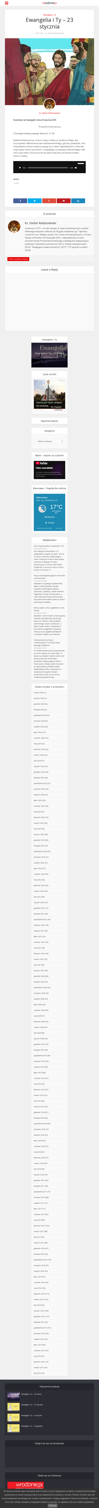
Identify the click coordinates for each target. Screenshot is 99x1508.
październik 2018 (40, 1123)
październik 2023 (40, 783)
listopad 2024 (39, 709)
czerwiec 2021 (39, 942)
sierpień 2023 (39, 795)
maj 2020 (37, 1016)
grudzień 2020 (39, 976)
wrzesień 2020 (39, 993)
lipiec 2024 (38, 732)
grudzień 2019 (39, 1044)
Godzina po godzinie (44, 528)
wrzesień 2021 (39, 925)
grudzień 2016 (39, 1248)
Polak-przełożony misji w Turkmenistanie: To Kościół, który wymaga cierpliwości (47, 642)
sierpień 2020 (39, 999)
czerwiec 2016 (39, 1282)
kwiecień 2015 (39, 1362)
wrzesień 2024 (39, 721)
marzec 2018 (39, 1163)
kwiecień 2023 (39, 817)
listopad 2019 (39, 1050)
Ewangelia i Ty (49, 15)
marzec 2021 (39, 959)
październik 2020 (40, 987)
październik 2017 (40, 1192)
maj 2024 (37, 743)
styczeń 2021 (39, 970)
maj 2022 (37, 880)
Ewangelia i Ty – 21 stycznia (32, 1405)
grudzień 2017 (39, 1180)
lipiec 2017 (38, 1209)
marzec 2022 (39, 891)
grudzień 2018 (39, 1112)
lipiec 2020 (38, 1004)
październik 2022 (40, 851)
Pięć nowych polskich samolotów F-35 (49, 546)
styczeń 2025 (39, 698)
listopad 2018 (39, 1118)
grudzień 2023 (39, 772)
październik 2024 (40, 715)
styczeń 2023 (39, 834)
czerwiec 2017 (39, 1214)
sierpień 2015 (39, 1339)
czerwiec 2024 (39, 738)
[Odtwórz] (20, 168)
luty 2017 (37, 1237)
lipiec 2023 (38, 800)
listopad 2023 (39, 778)
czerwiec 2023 (39, 806)
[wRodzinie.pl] (49, 2)
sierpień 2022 (39, 863)
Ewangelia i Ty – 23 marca (49, 353)
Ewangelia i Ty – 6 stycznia (31, 1415)
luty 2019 (37, 1101)
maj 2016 (37, 1288)
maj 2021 (37, 948)
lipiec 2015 (38, 1345)
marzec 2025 (39, 692)
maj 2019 (37, 1084)
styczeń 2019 (39, 1106)
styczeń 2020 (39, 1038)
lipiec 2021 (38, 936)
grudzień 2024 (39, 704)
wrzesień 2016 (39, 1265)
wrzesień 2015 (39, 1333)
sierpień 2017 (39, 1203)
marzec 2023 (39, 823)
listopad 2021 (39, 914)
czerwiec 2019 (39, 1078)
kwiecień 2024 (39, 749)
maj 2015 (37, 1356)
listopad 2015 (39, 1322)
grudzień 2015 (39, 1316)
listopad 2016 (39, 1254)
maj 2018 (37, 1152)
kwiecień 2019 (39, 1089)
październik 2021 (40, 919)
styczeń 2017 (39, 1243)
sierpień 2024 (39, 726)
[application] (49, 167)
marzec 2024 (39, 755)
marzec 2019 (39, 1095)
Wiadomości (49, 540)
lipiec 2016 (38, 1277)
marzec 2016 (39, 1299)
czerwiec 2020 (39, 1010)
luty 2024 (37, 760)
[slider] (81, 163)
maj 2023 (37, 812)
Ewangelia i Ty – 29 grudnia (31, 1426)
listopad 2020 (39, 982)
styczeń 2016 (39, 1311)
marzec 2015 (39, 1367)
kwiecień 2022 (39, 885)
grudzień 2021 (39, 908)
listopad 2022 (39, 846)
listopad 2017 (39, 1186)
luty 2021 (37, 965)
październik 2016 (40, 1260)
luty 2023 (37, 829)
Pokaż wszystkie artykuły (18, 259)
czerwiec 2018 (39, 1146)
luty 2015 (37, 1373)
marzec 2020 (39, 1027)
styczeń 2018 (39, 1175)
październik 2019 (40, 1055)
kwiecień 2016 (39, 1294)
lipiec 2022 (38, 868)
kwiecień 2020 (39, 1021)
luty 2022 (37, 897)
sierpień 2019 (39, 1067)
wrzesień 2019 (39, 1061)
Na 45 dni (59, 528)
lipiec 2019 (38, 1072)
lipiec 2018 (38, 1140)
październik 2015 (40, 1328)
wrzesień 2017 (39, 1197)
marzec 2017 (39, 1231)
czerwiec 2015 (39, 1350)
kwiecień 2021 (39, 953)
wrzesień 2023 (39, 789)
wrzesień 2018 (39, 1129)
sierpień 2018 (39, 1135)
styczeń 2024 (39, 766)
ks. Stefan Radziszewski (54, 33)
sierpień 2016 (39, 1271)
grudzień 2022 (39, 840)
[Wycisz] (76, 168)
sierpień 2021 (39, 931)
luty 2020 (37, 1033)
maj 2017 (37, 1220)
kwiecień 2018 (39, 1157)
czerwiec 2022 (39, 874)
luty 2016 (37, 1305)
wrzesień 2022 (39, 857)
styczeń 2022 (39, 902)
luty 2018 (37, 1169)
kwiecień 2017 (39, 1226)
